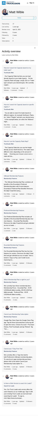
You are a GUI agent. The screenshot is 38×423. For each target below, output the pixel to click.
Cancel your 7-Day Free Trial (13, 349)
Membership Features (10, 178)
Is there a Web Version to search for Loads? (18, 383)
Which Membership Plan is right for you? (17, 279)
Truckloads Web (9, 72)
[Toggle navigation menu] (27, 3)
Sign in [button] (32, 3)
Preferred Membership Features (14, 210)
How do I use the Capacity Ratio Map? (16, 141)
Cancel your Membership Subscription (16, 314)
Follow (19, 18)
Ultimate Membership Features (14, 176)
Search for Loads (9, 386)
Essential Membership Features (14, 245)
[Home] (11, 3)
